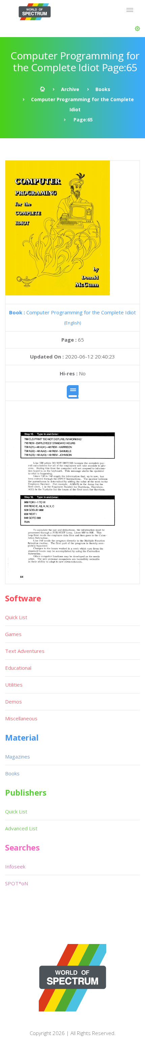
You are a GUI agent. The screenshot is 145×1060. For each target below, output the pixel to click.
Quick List (16, 617)
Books (102, 89)
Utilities (14, 684)
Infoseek (15, 866)
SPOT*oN (16, 883)
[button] (137, 28)
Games (13, 634)
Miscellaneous (21, 718)
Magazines (17, 756)
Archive (70, 89)
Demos (13, 701)
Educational (18, 667)
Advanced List (21, 828)
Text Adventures (25, 651)
